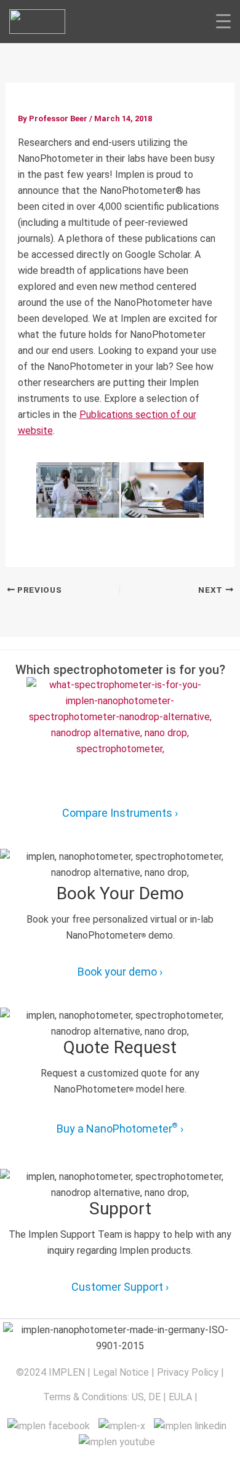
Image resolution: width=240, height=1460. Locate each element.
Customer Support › (120, 1286)
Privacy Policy (187, 1372)
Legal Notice (121, 1372)
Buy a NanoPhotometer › (120, 1128)
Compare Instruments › (120, 812)
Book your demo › (120, 971)
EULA (180, 1397)
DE (154, 1397)
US (138, 1397)
